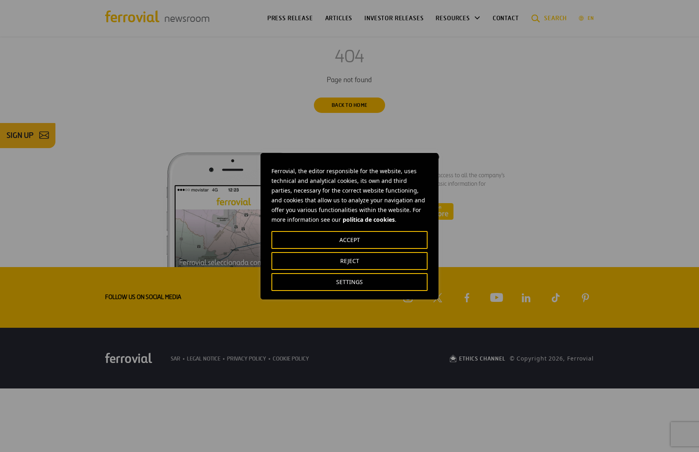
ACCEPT (349, 240)
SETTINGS (349, 282)
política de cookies (369, 219)
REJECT (349, 261)
